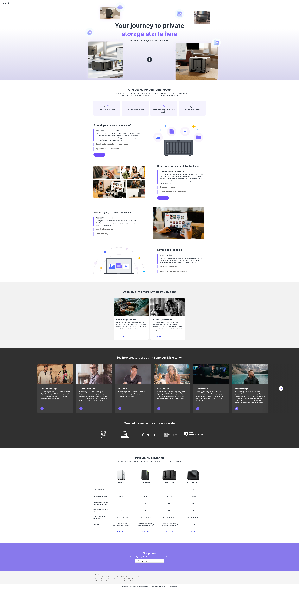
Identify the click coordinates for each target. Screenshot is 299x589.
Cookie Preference (172, 586)
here (135, 580)
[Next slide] (281, 388)
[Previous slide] (18, 388)
